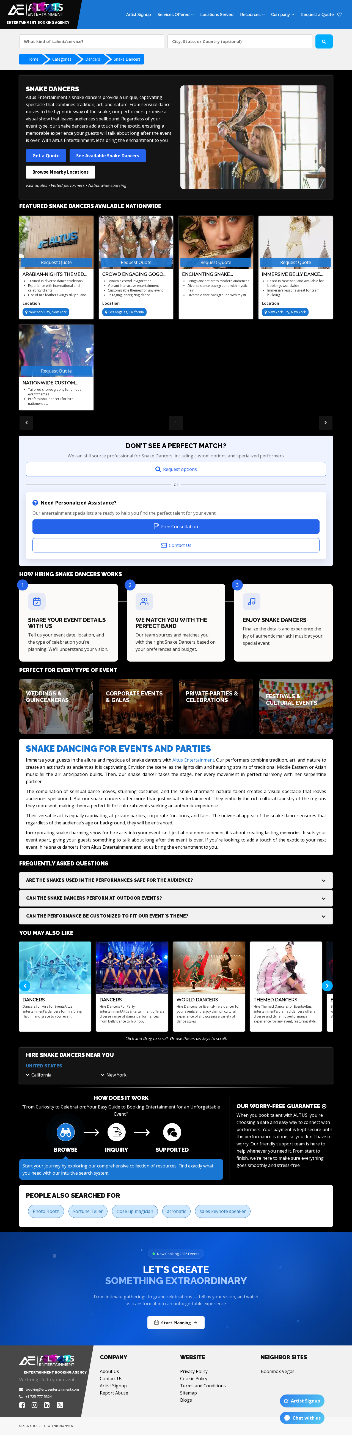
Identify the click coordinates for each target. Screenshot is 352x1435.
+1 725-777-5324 (39, 1396)
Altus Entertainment (193, 760)
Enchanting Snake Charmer (206, 274)
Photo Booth (46, 1211)
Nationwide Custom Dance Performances (51, 383)
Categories (62, 59)
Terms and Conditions (203, 1386)
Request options (180, 469)
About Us (109, 1371)
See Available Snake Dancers (107, 156)
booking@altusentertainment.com (52, 1389)
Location (31, 303)
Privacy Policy (194, 1371)
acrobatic (176, 1211)
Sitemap (188, 1393)
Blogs (186, 1400)
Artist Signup (113, 1386)
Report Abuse (114, 1393)
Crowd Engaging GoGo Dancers (132, 274)
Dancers (92, 59)
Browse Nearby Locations (60, 172)
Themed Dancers (275, 999)
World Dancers (197, 999)
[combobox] (91, 41)
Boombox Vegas (278, 1371)
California (41, 1075)
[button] (176, 880)
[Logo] (35, 8)
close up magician (135, 1211)
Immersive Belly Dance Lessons (291, 274)
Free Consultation (179, 527)
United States (44, 1066)
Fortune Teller (88, 1211)
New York (116, 1075)
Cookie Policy (193, 1378)
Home (33, 59)
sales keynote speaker (223, 1211)
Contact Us (180, 545)
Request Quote (56, 262)
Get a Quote (46, 156)
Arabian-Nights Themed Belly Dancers (53, 274)
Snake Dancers (127, 59)
